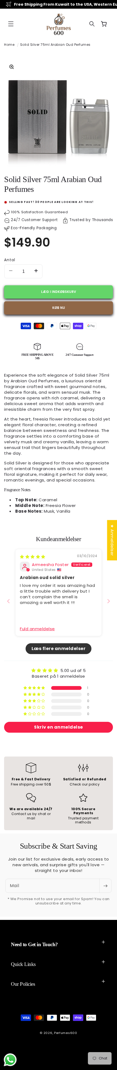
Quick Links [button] (23, 964)
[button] (11, 24)
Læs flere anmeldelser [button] (59, 648)
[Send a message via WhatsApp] (10, 1059)
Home (9, 44)
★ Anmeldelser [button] (112, 540)
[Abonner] (105, 886)
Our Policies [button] (23, 984)
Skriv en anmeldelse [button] (58, 727)
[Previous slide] (8, 601)
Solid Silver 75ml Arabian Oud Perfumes (55, 44)
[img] (32, 557)
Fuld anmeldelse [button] (37, 629)
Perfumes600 (65, 1033)
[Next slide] (108, 601)
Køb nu (58, 307)
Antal (9, 260)
